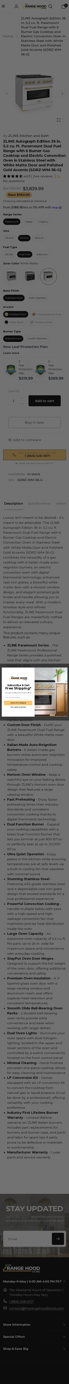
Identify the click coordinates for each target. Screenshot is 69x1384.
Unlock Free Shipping (18, 703)
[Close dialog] (65, 669)
